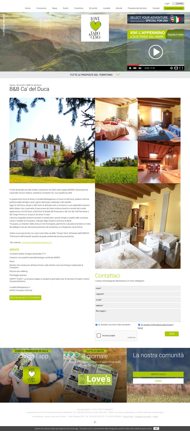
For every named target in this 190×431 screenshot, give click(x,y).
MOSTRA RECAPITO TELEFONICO (25, 298)
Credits (155, 417)
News (54, 8)
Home (27, 8)
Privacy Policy (128, 417)
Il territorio (78, 8)
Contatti (156, 8)
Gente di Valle (158, 374)
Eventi (65, 8)
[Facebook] (95, 422)
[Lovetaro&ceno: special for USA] (155, 18)
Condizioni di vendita (143, 417)
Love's (158, 381)
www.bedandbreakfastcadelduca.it (36, 242)
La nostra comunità (174, 8)
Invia (171, 334)
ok (156, 428)
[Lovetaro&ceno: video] (155, 50)
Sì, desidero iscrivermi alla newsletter (114, 325)
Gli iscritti (93, 8)
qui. (76, 429)
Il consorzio (41, 8)
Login (167, 3)
